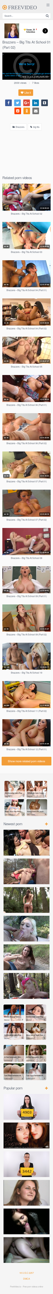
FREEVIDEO (22, 7)
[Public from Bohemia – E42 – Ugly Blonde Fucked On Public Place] (26, 929)
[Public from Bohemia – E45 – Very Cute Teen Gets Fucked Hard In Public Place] (26, 843)
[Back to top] (47, 1287)
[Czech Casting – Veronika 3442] (26, 1164)
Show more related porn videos (26, 761)
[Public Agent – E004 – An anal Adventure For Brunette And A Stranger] (26, 1221)
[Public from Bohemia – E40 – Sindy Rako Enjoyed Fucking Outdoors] (26, 986)
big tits (36, 127)
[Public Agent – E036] (26, 1250)
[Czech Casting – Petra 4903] (26, 1107)
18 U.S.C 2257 (26, 1272)
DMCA (26, 1278)
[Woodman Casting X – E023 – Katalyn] (26, 1193)
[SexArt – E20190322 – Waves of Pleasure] (26, 1135)
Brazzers (19, 127)
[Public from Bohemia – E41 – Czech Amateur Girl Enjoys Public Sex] (26, 957)
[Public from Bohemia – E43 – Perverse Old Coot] (26, 900)
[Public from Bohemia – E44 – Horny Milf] (26, 871)
